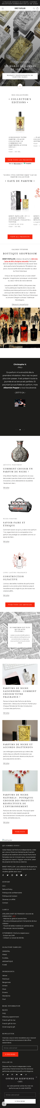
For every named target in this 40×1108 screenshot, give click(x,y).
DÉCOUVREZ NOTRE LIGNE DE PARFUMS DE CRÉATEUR (20, 76)
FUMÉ (4, 965)
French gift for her (8, 1020)
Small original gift (8, 1027)
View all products (20, 237)
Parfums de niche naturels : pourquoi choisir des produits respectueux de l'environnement (18, 801)
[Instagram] (12, 875)
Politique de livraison (9, 896)
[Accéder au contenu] (20, 86)
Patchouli (5, 979)
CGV (3, 886)
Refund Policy (7, 889)
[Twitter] (7, 875)
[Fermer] (36, 1077)
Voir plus (6, 487)
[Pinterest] (16, 875)
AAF (14, 916)
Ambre (4, 986)
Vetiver (4, 975)
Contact (5, 903)
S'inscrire (20, 1101)
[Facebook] (3, 875)
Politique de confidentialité (12, 893)
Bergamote (6, 982)
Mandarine (6, 996)
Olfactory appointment (10, 1017)
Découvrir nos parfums (20, 304)
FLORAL (5, 958)
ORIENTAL (6, 951)
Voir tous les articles (20, 605)
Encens (5, 992)
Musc (4, 989)
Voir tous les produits (20, 160)
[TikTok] (26, 875)
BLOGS (5, 1010)
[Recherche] (34, 8)
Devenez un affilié (8, 899)
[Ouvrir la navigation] (3, 8)
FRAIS (4, 955)
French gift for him (9, 1023)
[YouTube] (21, 875)
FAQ (4, 1013)
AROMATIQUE (7, 961)
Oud (4, 999)
